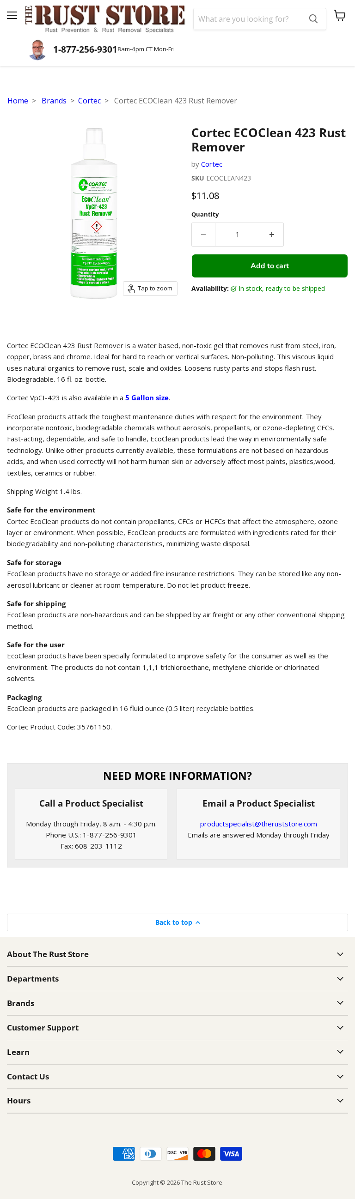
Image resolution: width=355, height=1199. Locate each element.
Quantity (205, 214)
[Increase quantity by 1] (272, 235)
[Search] (313, 19)
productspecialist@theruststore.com (258, 823)
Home (17, 101)
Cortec (89, 101)
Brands (54, 101)
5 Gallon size (147, 397)
